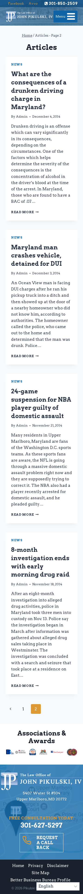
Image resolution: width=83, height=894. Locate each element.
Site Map (40, 872)
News (16, 64)
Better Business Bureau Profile (40, 880)
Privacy (35, 865)
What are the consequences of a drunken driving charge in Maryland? (39, 90)
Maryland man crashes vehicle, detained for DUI (36, 255)
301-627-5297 (41, 825)
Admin (22, 116)
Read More (25, 212)
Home (18, 865)
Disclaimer (58, 865)
